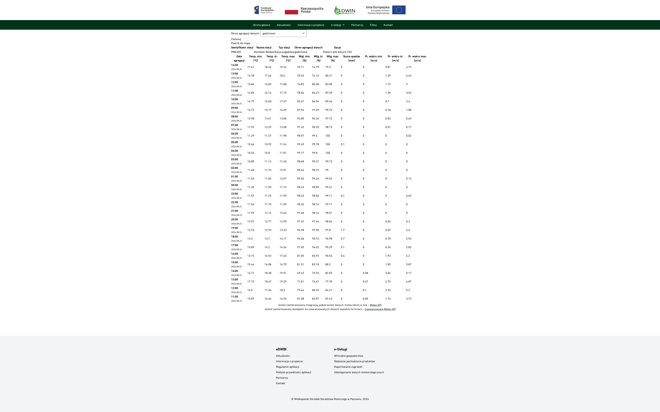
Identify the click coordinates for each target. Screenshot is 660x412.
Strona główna (261, 24)
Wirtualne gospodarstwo (348, 355)
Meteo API (375, 304)
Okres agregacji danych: (245, 33)
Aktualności (284, 24)
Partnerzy (357, 24)
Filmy (373, 24)
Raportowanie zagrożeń (348, 366)
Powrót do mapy (240, 43)
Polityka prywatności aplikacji (293, 372)
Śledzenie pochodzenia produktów (354, 361)
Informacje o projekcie (311, 24)
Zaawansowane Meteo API (380, 309)
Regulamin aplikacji (287, 366)
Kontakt (388, 24)
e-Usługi (336, 24)
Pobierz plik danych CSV (337, 51)
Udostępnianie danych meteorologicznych (359, 372)
